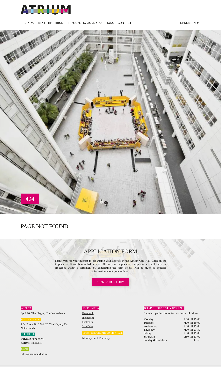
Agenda (28, 22)
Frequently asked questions (91, 22)
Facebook (88, 313)
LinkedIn (87, 321)
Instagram (88, 317)
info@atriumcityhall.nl (34, 354)
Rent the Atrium (51, 22)
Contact (124, 22)
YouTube (87, 326)
